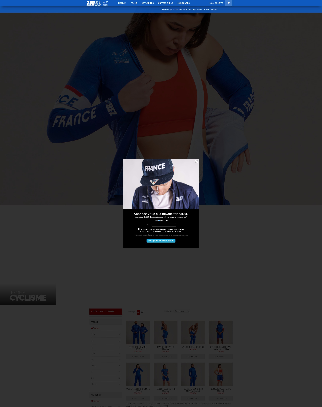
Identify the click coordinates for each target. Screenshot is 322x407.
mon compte (216, 3)
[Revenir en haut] (315, 400)
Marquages (183, 3)
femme (134, 3)
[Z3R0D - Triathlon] (97, 3)
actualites (148, 3)
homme (122, 3)
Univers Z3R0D (165, 3)
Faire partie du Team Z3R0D (161, 241)
